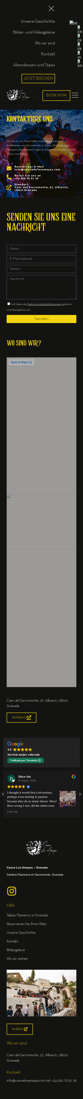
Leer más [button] (12, 811)
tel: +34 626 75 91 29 (61, 1080)
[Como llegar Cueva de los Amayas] (41, 1015)
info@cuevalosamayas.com (26, 1080)
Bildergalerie (16, 950)
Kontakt (12, 941)
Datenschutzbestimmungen (44, 304)
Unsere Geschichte (21, 933)
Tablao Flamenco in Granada (27, 915)
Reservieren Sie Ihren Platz (27, 924)
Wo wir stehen (17, 959)
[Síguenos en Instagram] (12, 891)
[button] (74, 23)
